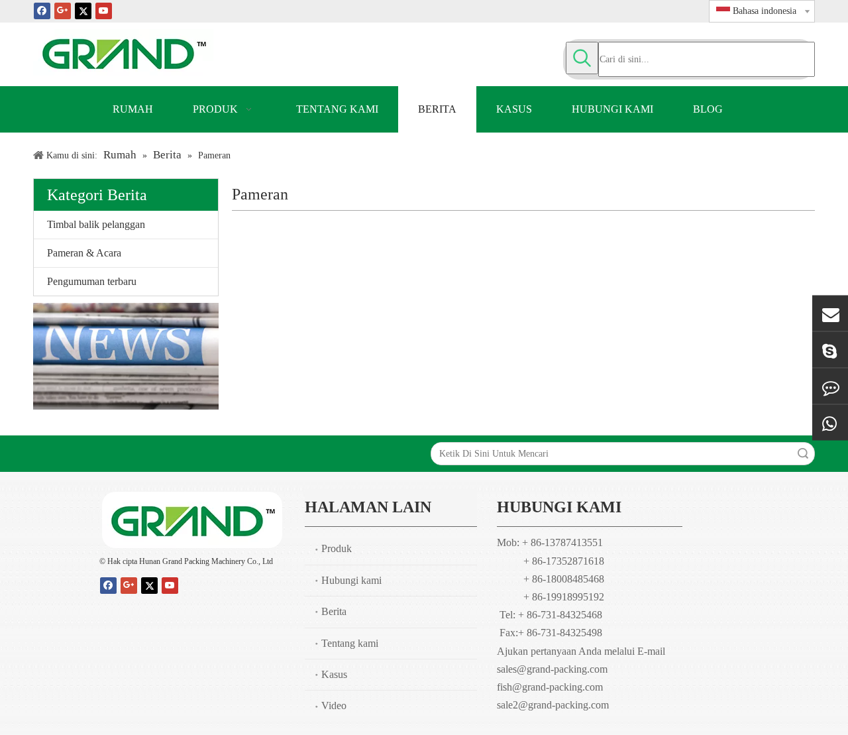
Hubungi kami (351, 580)
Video (333, 705)
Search (803, 454)
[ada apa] (830, 422)
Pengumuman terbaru (91, 281)
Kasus (334, 674)
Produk (336, 548)
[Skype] (830, 349)
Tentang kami (349, 643)
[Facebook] (42, 10)
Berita (333, 611)
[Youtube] (103, 10)
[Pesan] (830, 386)
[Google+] (62, 10)
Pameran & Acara (84, 252)
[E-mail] (830, 313)
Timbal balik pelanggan (96, 224)
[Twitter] (83, 10)
